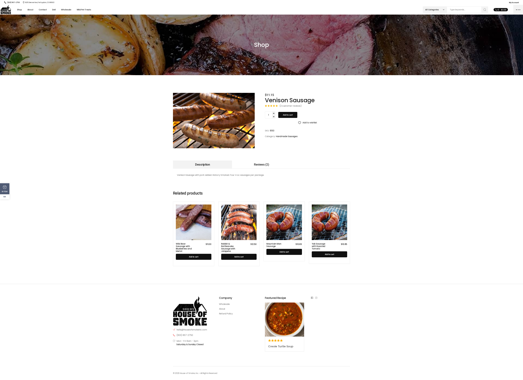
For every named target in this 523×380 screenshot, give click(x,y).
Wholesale (224, 304)
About (222, 308)
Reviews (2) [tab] (261, 164)
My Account (514, 2)
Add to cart (288, 115)
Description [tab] (202, 164)
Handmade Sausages (287, 136)
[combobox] (435, 10)
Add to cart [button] (193, 257)
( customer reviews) (290, 105)
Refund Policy (226, 313)
